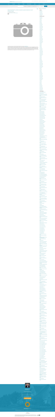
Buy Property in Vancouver (42, 126)
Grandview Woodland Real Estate (43, 206)
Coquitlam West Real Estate (42, 163)
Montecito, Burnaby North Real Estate (43, 261)
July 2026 (40, 19)
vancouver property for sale (42, 345)
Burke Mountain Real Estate (42, 108)
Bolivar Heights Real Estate (42, 96)
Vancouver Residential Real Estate (43, 351)
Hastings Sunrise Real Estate (42, 215)
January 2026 (41, 25)
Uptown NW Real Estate (42, 337)
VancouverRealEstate (42, 355)
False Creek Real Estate (42, 181)
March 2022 (41, 72)
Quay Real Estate (41, 278)
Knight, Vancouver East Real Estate (43, 241)
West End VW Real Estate (42, 365)
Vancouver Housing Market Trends (43, 343)
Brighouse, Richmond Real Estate (43, 107)
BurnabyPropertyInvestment (42, 121)
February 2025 (41, 36)
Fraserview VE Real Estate (42, 195)
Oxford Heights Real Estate (42, 271)
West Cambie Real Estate (42, 360)
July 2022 (40, 68)
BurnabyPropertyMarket (42, 122)
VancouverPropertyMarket (42, 354)
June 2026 (41, 20)
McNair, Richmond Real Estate (43, 253)
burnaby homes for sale (42, 111)
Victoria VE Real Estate (42, 357)
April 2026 (41, 22)
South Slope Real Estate (42, 317)
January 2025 (41, 37)
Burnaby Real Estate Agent (42, 117)
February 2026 (41, 24)
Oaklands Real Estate (42, 270)
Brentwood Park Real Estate (42, 100)
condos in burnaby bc (42, 161)
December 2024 (41, 38)
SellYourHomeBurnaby (42, 308)
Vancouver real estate (42, 348)
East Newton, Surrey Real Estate (43, 176)
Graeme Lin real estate (42, 203)
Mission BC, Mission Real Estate (43, 260)
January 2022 (41, 74)
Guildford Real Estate (42, 211)
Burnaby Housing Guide (42, 112)
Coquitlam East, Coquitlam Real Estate (43, 162)
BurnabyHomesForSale (42, 120)
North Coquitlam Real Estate (42, 266)
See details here (26, 46)
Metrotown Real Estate (42, 254)
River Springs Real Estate (42, 297)
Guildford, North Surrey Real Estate (43, 212)
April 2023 (41, 59)
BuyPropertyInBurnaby (42, 131)
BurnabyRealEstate (41, 123)
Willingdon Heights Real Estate (43, 373)
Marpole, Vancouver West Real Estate (43, 250)
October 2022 (41, 65)
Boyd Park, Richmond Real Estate (43, 99)
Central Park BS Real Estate (42, 146)
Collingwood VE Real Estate (42, 157)
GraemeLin (41, 204)
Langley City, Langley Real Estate (43, 242)
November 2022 (41, 64)
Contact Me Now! (27, 398)
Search (46, 6)
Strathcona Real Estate (42, 328)
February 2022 (41, 73)
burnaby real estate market (42, 118)
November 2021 (41, 76)
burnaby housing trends (42, 113)
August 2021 (41, 79)
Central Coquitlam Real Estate (43, 143)
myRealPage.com (27, 413)
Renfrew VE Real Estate (42, 292)
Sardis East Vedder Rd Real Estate (43, 303)
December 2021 (41, 75)
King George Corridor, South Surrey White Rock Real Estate (43, 237)
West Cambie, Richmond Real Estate (43, 361)
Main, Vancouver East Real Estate (43, 248)
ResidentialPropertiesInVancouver (43, 296)
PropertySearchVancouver (42, 277)
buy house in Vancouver (42, 124)
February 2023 (41, 61)
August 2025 (41, 30)
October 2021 (41, 77)
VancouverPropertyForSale (42, 352)
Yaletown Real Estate (42, 378)
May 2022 (41, 70)
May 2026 (41, 21)
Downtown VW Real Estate (42, 169)
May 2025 (41, 33)
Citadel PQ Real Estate (42, 151)
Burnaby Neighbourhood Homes (43, 115)
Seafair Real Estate (41, 304)
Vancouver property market (42, 347)
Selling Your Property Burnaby (43, 306)
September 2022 (41, 66)
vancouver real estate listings (42, 349)
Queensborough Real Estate (42, 281)
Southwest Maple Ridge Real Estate (43, 322)
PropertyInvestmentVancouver (43, 276)
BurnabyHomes (41, 119)
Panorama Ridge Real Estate (42, 272)
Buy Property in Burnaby (42, 125)
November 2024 (41, 39)
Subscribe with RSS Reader (43, 8)
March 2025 (41, 35)
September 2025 (41, 29)
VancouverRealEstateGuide (42, 356)
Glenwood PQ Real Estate (42, 200)
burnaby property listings (42, 116)
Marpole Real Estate (42, 249)
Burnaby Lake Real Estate (42, 114)
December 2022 (41, 63)
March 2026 (41, 23)
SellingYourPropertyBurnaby (42, 307)
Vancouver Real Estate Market (43, 350)
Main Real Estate (41, 247)
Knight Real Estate (41, 240)
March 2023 (41, 60)
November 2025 (41, 27)
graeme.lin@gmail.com (43, 1)
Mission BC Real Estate (42, 259)
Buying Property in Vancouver (43, 130)
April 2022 (41, 71)
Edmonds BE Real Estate (42, 177)
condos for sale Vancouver (42, 160)
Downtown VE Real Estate (42, 168)
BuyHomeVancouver (42, 128)
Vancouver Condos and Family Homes (43, 340)
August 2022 (41, 67)
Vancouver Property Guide (42, 346)
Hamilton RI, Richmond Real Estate (43, 213)
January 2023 (41, 62)
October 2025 (41, 28)
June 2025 (41, 32)
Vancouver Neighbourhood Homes (43, 344)
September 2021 (41, 78)
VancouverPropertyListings (42, 353)
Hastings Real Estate (42, 214)
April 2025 (41, 34)
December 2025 (41, 26)
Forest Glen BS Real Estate (42, 186)
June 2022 (41, 69)
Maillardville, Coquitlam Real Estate (43, 246)
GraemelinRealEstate (42, 205)
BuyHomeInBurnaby (42, 127)
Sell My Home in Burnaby (42, 305)
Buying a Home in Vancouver (42, 129)
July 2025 (40, 31)
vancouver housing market (42, 342)
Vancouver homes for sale (42, 341)
